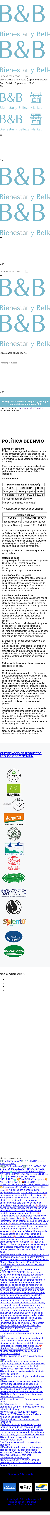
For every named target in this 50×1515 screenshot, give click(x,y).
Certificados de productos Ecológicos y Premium (21, 754)
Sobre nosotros (13, 1144)
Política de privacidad (30, 1499)
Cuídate (9, 1129)
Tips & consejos (13, 1149)
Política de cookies (16, 1502)
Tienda (9, 1146)
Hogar (9, 1132)
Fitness (9, 1135)
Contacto (10, 1151)
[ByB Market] (21, 110)
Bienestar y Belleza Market (30, 408)
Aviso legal (12, 1499)
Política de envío (27, 1504)
